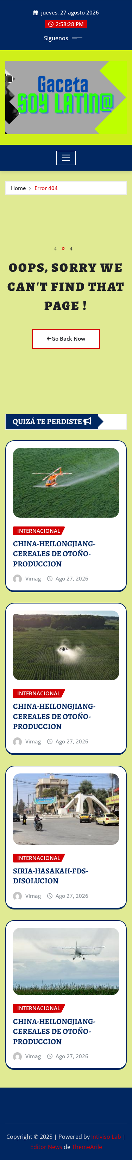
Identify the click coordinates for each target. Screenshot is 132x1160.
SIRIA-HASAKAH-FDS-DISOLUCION (51, 876)
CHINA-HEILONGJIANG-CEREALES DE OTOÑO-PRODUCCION (54, 553)
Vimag (33, 578)
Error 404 (46, 188)
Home (18, 188)
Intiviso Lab (106, 1137)
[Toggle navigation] (66, 158)
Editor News (46, 1147)
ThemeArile (87, 1147)
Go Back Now (68, 338)
